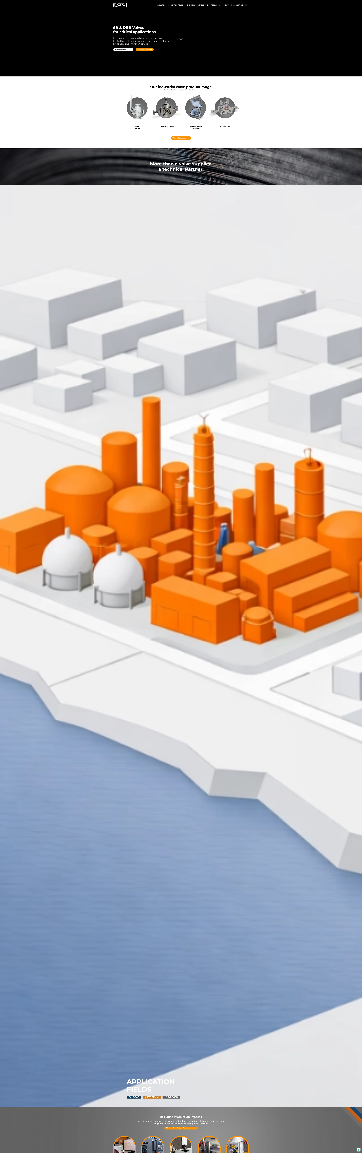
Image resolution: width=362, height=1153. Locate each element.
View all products (179, 138)
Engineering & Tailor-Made (198, 5)
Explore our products (123, 49)
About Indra (229, 5)
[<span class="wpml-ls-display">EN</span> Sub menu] (248, 5)
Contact (239, 5)
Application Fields (175, 5)
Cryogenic (152, 1097)
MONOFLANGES (167, 127)
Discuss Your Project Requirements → (181, 1128)
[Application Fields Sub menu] (184, 5)
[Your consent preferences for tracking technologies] (358, 1149)
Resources (215, 5)
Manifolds (225, 127)
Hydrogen (171, 1097)
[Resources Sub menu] (222, 5)
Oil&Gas (134, 1097)
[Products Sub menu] (165, 5)
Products (159, 5)
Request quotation (144, 49)
